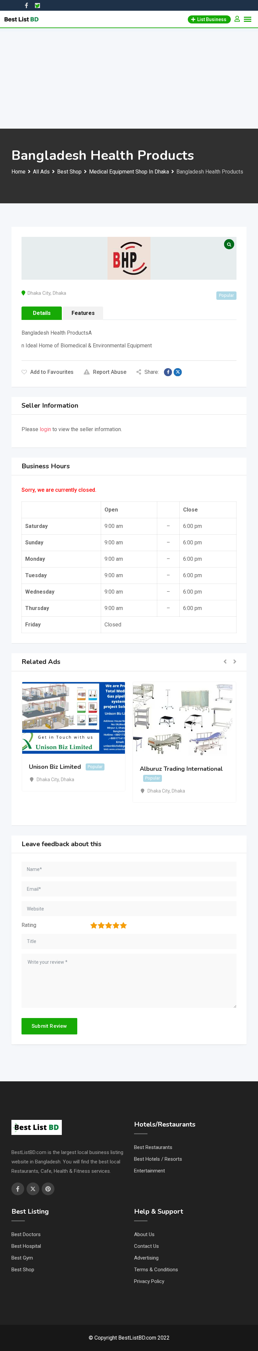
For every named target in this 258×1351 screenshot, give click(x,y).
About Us (144, 1234)
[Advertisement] (129, 78)
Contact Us (146, 1246)
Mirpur (123, 779)
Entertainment (149, 1171)
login (45, 429)
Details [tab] (42, 313)
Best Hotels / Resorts (158, 1159)
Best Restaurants (153, 1147)
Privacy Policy (149, 1281)
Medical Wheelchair (137, 767)
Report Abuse (109, 372)
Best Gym (22, 1258)
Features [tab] (83, 313)
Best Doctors (26, 1234)
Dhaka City (39, 293)
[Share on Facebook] (168, 372)
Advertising (146, 1258)
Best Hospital (26, 1246)
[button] (225, 662)
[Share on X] (178, 372)
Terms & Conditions (156, 1270)
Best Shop (22, 1270)
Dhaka (59, 293)
